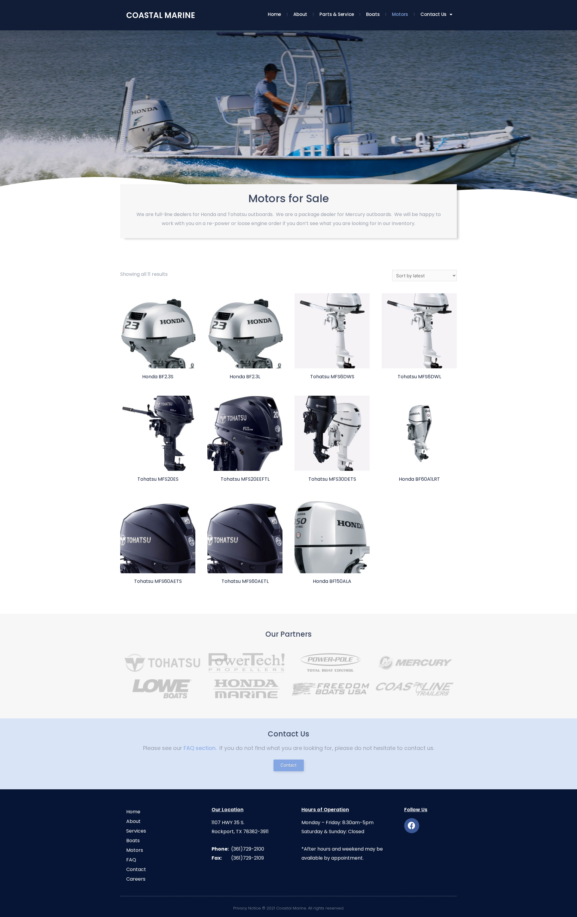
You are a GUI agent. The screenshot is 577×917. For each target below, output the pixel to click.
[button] (288, 765)
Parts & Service (336, 14)
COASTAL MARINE (160, 15)
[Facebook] (411, 825)
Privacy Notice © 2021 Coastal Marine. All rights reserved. (288, 908)
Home (274, 14)
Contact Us (433, 14)
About (300, 14)
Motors (400, 14)
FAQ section (199, 748)
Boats (373, 14)
